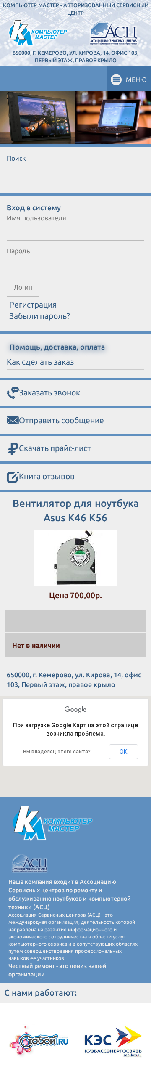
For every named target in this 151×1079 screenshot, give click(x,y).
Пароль (18, 251)
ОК (124, 751)
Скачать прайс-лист (55, 448)
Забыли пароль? (39, 316)
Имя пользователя (36, 218)
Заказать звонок (49, 392)
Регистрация (33, 304)
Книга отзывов (47, 476)
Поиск (16, 158)
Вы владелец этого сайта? (57, 752)
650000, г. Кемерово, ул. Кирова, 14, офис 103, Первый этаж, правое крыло (75, 56)
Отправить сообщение (61, 420)
